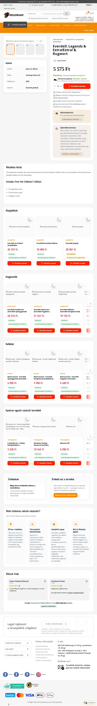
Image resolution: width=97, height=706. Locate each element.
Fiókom (89, 5)
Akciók (30, 25)
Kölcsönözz (66, 25)
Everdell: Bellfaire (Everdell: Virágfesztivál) (70, 311)
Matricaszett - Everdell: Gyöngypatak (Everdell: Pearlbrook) (16, 379)
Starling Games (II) (33, 75)
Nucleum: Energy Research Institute (41, 444)
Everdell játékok (32, 88)
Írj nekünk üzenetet (37, 5)
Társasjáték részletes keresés (38, 18)
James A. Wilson (32, 69)
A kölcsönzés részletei (71, 119)
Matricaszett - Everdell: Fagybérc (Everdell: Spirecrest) (69, 379)
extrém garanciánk (60, 98)
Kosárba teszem (78, 86)
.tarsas (10, 674)
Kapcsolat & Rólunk (43, 649)
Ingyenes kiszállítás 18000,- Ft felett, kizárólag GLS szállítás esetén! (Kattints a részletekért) (84, 19)
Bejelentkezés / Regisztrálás (65, 495)
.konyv (21, 674)
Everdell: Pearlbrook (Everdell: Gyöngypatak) (17, 311)
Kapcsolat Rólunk (9, 8)
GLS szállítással (75, 104)
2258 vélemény (61, 603)
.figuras (32, 674)
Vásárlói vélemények (80, 25)
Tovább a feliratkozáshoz (54, 624)
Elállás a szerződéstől (43, 660)
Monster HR (64, 443)
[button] (89, 589)
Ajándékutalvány (42, 646)
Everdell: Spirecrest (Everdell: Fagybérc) (42, 311)
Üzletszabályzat (41, 657)
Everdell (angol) (72, 243)
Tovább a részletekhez (72, 154)
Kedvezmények (54, 25)
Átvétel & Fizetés (42, 652)
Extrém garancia (41, 25)
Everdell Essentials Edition (47, 243)
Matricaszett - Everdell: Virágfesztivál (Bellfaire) (43, 378)
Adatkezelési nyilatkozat (44, 655)
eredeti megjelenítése (75, 593)
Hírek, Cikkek (89, 30)
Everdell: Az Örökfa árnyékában (15, 244)
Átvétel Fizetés (8, 5)
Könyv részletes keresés (60, 18)
